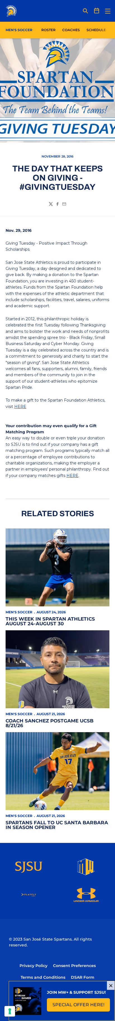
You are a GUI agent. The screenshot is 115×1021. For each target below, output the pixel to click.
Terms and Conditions (43, 977)
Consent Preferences (74, 965)
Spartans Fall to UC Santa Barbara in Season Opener (57, 825)
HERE (20, 406)
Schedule (96, 30)
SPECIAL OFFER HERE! (81, 1006)
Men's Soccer (19, 612)
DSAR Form (82, 977)
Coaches (71, 30)
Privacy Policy (33, 965)
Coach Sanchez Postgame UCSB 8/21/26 (50, 723)
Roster (48, 30)
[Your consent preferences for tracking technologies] (9, 1011)
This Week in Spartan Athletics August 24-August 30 (50, 621)
